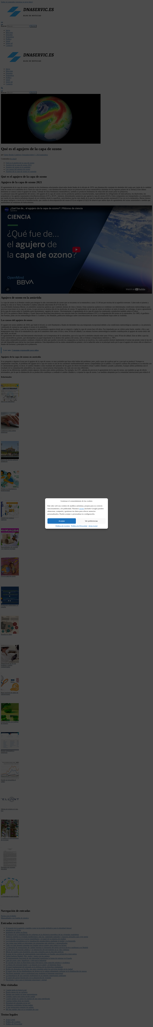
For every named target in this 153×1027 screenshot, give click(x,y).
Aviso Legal (92, 526)
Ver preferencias (91, 521)
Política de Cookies (63, 526)
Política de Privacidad (79, 526)
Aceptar (62, 521)
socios (81, 509)
